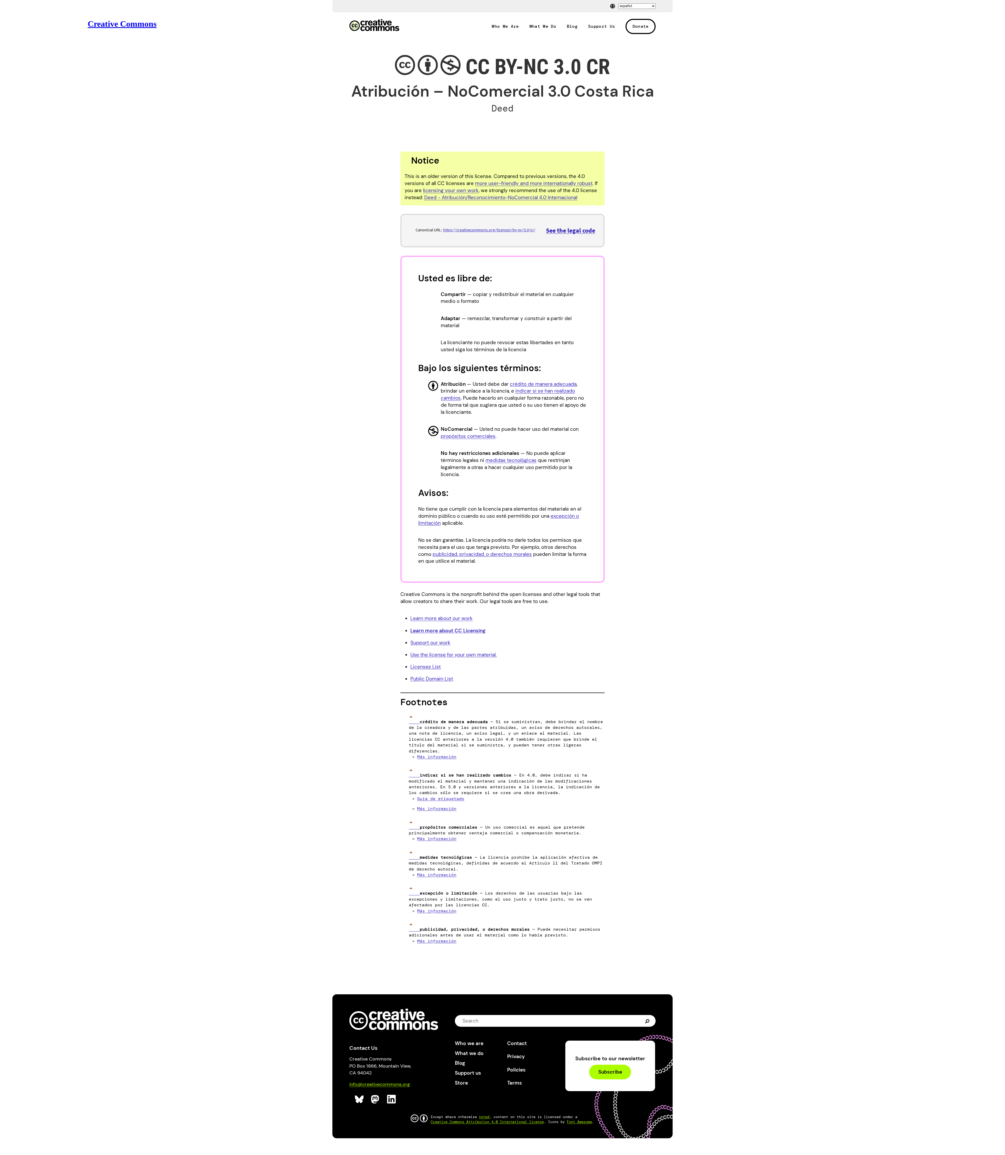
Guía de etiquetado (440, 798)
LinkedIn (391, 1099)
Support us (468, 1073)
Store (461, 1083)
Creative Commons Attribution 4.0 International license (487, 1122)
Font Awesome (579, 1122)
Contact (517, 1043)
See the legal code (570, 230)
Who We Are (505, 26)
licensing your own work (451, 190)
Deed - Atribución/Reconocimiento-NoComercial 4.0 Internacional (500, 197)
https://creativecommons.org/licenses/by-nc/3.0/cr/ (489, 229)
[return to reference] (414, 721)
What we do (469, 1053)
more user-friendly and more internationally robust (534, 183)
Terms (514, 1083)
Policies (516, 1070)
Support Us (601, 26)
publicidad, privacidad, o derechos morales (482, 554)
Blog (572, 26)
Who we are (469, 1043)
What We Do (542, 26)
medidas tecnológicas (511, 460)
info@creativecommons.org (379, 1084)
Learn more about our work (441, 618)
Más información (436, 757)
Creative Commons (374, 25)
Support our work (430, 642)
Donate (641, 26)
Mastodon (375, 1099)
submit (648, 1020)
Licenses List (425, 666)
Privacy (516, 1056)
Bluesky (359, 1099)
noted (484, 1117)
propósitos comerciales (468, 436)
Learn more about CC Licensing (447, 630)
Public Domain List (431, 679)
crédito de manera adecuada (543, 384)
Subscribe (610, 1072)
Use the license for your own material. (453, 654)
